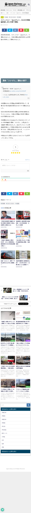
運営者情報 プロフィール (6, 10)
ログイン (27, 159)
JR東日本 (4, 412)
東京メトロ (4, 433)
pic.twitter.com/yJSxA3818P (18, 91)
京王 (3, 440)
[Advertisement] (15, 59)
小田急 (3, 436)
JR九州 (3, 426)
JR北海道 (4, 429)
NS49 (20, 17)
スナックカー (13, 17)
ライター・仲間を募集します (19, 10)
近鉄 (2, 17)
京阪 (3, 447)
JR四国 (3, 422)
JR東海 (3, 415)
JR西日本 (4, 419)
